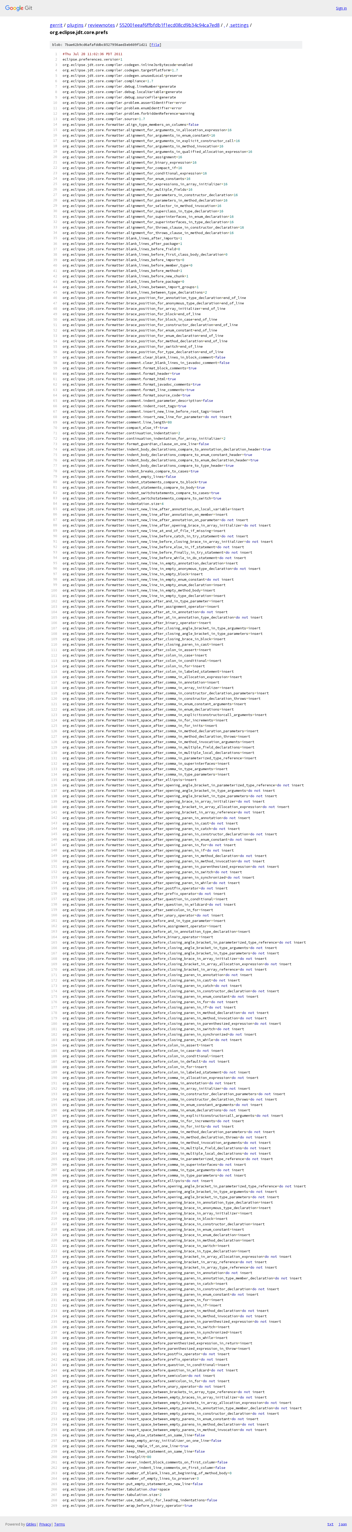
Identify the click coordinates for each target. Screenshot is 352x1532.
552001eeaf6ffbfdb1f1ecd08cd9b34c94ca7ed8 (169, 25)
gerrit (56, 25)
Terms (59, 1524)
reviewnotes (101, 25)
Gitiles (31, 1524)
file (155, 45)
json (343, 1524)
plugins (75, 25)
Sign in (341, 8)
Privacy (45, 1524)
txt (330, 1524)
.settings (239, 25)
